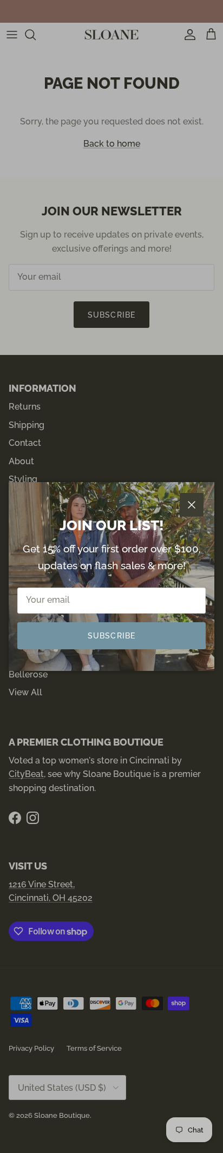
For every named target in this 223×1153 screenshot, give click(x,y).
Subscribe (111, 635)
